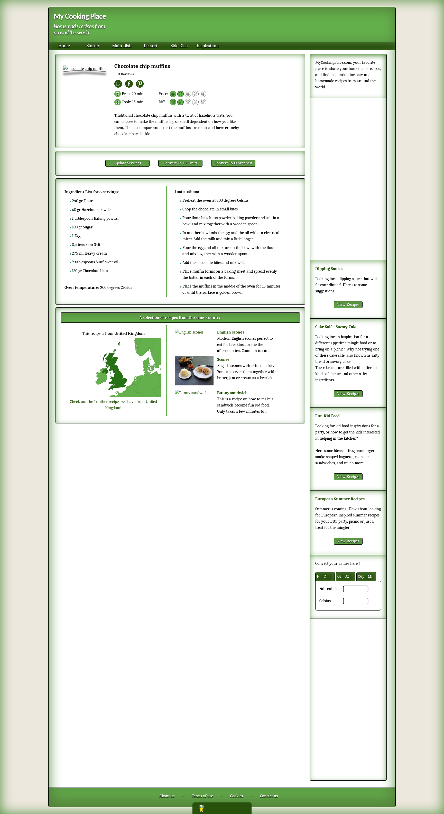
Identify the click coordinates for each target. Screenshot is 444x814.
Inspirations (208, 46)
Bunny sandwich (232, 393)
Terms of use (202, 796)
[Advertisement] (250, 25)
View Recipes (348, 304)
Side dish (179, 46)
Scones (223, 359)
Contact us (269, 796)
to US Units (180, 163)
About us (166, 796)
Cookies (236, 796)
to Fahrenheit (233, 163)
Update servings (127, 163)
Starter (93, 46)
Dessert (151, 46)
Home (64, 46)
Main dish (122, 46)
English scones (230, 332)
